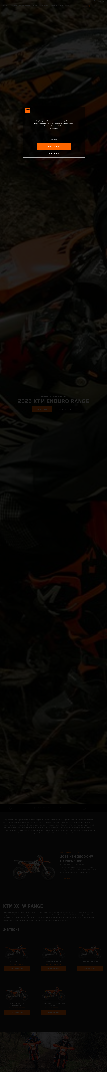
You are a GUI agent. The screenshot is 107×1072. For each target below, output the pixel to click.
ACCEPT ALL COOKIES (54, 146)
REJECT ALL (54, 139)
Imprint (56, 128)
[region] (54, 132)
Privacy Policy (52, 128)
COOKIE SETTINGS (54, 153)
